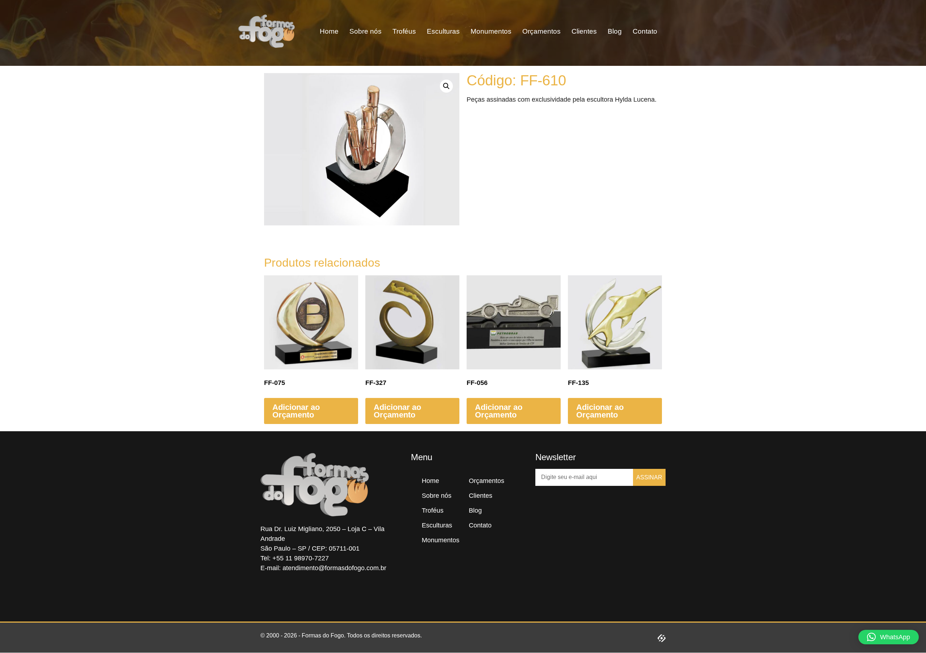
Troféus (404, 31)
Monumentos (491, 31)
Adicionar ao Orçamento (296, 411)
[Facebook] (267, 592)
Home (329, 31)
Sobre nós (365, 31)
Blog (615, 31)
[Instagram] (289, 592)
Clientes (584, 31)
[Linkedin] (311, 592)
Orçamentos (541, 31)
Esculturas (443, 31)
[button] (685, 31)
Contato (645, 31)
